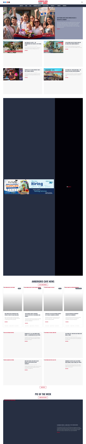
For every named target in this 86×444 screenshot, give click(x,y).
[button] (82, 2)
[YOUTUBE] (7, 2)
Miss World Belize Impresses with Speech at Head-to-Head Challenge (12, 314)
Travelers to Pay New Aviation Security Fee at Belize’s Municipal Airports (53, 314)
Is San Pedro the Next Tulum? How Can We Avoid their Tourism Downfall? (73, 43)
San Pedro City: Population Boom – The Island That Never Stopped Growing (73, 70)
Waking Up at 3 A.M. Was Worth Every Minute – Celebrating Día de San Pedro (32, 334)
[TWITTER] (5, 2)
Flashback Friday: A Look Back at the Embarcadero (67, 425)
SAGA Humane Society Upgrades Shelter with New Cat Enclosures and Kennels (32, 315)
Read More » (58, 28)
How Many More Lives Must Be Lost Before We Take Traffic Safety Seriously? (32, 362)
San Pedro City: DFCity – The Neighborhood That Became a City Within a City (33, 44)
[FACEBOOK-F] (4, 2)
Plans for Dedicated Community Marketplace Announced (72, 314)
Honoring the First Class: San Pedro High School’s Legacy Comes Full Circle (73, 361)
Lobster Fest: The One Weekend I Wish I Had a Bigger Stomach (32, 70)
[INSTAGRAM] (9, 2)
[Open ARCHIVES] (54, 5)
